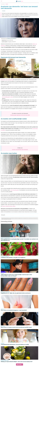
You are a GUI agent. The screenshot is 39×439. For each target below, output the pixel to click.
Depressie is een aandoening (7, 79)
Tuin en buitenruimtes (5, 256)
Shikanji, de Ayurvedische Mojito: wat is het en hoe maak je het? (16, 361)
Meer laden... (19, 364)
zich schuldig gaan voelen (7, 96)
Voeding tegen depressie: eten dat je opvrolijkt (20, 115)
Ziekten (2, 273)
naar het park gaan (14, 190)
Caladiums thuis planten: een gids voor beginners (13, 257)
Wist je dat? (3, 326)
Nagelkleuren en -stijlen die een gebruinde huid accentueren (16, 293)
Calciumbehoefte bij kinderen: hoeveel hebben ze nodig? (15, 344)
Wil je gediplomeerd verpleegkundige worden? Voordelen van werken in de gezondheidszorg (19, 239)
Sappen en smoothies (5, 360)
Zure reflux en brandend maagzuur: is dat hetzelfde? (14, 310)
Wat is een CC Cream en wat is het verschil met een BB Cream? (16, 327)
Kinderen (2, 343)
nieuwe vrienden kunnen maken (8, 206)
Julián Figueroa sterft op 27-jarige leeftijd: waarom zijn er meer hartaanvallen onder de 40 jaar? (16, 275)
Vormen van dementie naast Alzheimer (20, 149)
